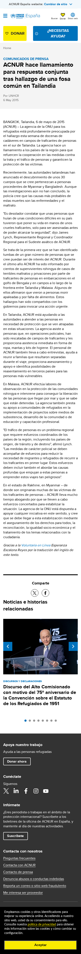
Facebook (26, 791)
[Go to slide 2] (31, 722)
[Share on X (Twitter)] (34, 593)
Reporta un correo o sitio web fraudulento (34, 885)
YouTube (46, 791)
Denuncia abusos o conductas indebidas (33, 879)
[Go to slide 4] (39, 722)
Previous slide (7, 646)
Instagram (36, 791)
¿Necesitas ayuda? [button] (58, 33)
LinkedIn (16, 791)
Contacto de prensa (18, 872)
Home (7, 48)
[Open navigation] (5, 16)
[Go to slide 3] (35, 722)
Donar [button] (63, 18)
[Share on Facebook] (45, 593)
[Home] (25, 16)
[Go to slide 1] (26, 722)
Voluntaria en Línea (35, 545)
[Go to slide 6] (48, 722)
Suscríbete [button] (15, 835)
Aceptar (40, 945)
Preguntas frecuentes (19, 858)
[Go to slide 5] (44, 722)
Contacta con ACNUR (19, 865)
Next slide (73, 646)
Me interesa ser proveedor (23, 892)
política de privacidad (42, 924)
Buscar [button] (54, 18)
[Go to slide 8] (57, 722)
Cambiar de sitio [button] (55, 4)
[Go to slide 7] (52, 722)
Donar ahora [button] (17, 761)
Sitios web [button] (73, 18)
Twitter (6, 791)
